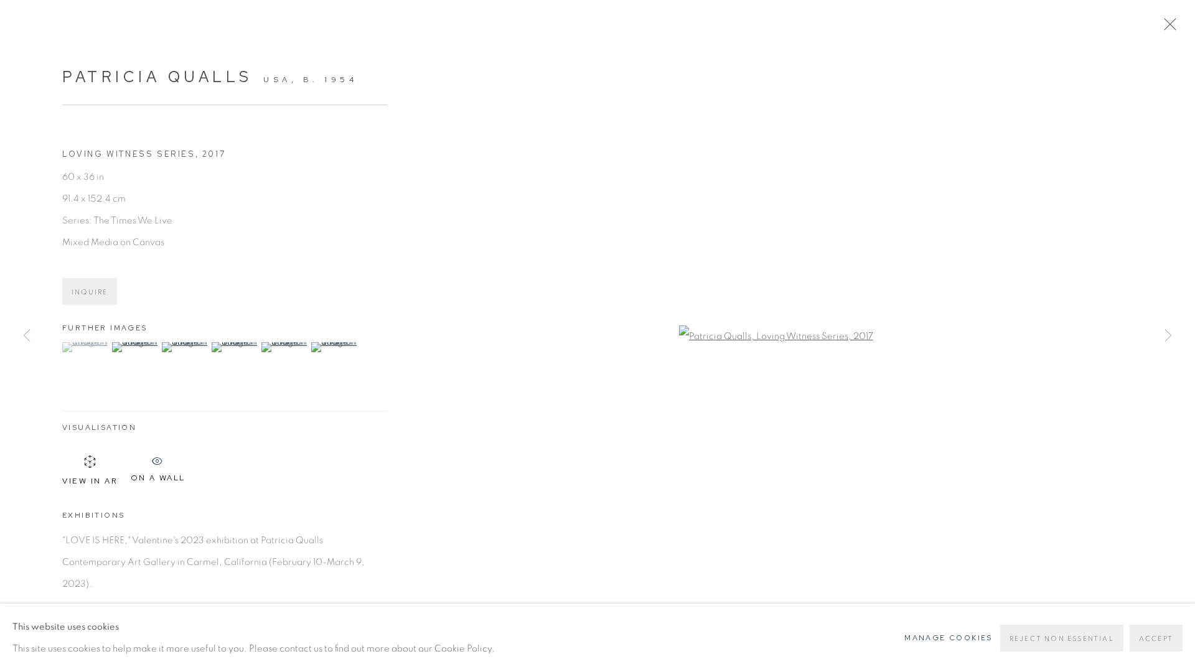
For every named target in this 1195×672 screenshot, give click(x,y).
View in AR (90, 480)
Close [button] (1167, 28)
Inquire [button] (90, 292)
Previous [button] (27, 336)
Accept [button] (1156, 638)
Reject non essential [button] (1062, 638)
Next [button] (1168, 336)
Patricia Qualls (157, 77)
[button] (85, 347)
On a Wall (158, 475)
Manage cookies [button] (948, 638)
